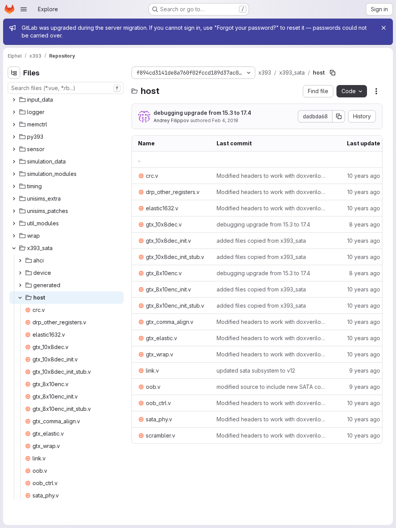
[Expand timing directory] (14, 186)
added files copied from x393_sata (261, 240)
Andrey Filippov (171, 120)
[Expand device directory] (20, 273)
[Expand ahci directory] (20, 260)
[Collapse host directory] (20, 297)
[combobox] (66, 88)
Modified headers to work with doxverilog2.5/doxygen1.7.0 (272, 175)
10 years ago (363, 175)
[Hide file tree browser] (14, 72)
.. (139, 159)
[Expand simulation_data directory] (14, 161)
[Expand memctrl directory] (14, 124)
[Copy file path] (332, 72)
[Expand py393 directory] (14, 136)
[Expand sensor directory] (14, 149)
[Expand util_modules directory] (14, 223)
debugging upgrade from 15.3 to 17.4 (202, 112)
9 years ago (364, 370)
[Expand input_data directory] (14, 99)
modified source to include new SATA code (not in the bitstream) (272, 386)
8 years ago (364, 224)
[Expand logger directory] (14, 112)
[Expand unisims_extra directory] (14, 198)
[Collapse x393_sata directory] (14, 248)
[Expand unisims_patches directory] (14, 211)
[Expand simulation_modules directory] (14, 174)
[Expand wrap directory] (14, 235)
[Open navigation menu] (23, 9)
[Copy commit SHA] (339, 116)
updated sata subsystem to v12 (256, 370)
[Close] (383, 27)
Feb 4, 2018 (225, 120)
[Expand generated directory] (20, 285)
